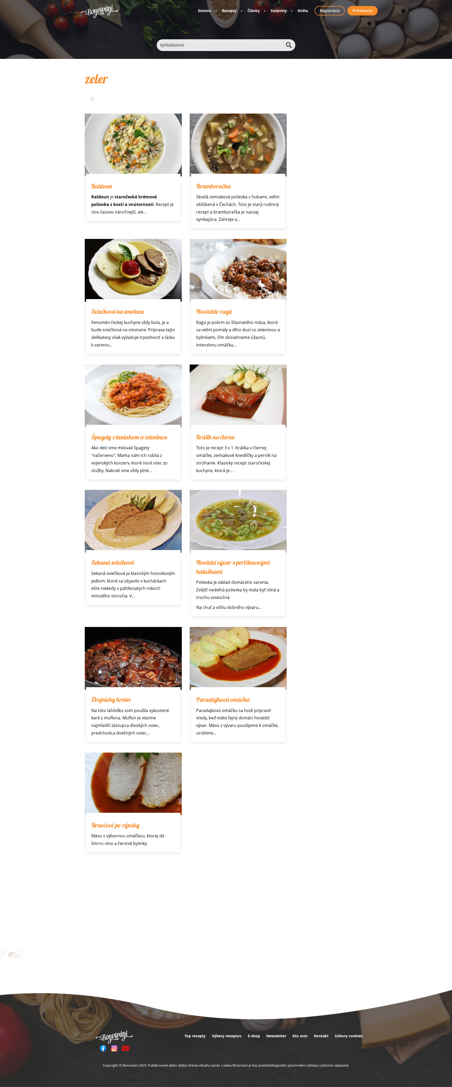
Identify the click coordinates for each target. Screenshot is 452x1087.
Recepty (229, 10)
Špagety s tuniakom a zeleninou (129, 437)
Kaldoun (101, 186)
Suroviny (279, 10)
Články (253, 10)
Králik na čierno (215, 437)
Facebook (103, 1048)
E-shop (254, 1035)
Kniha (303, 10)
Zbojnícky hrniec (111, 699)
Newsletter (276, 1035)
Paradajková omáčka (223, 699)
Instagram (114, 1048)
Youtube (125, 1048)
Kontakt (321, 1035)
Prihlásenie (362, 10)
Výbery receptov (226, 1035)
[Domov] (99, 11)
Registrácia (330, 10)
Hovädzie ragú (214, 311)
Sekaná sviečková (112, 562)
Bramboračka (213, 186)
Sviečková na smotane (117, 311)
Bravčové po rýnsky (115, 825)
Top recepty (195, 1035)
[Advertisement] (186, 902)
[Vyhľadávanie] (288, 45)
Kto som (300, 1035)
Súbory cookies (349, 1035)
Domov (204, 10)
